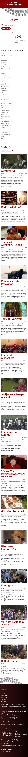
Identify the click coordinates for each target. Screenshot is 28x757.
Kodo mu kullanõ (11, 207)
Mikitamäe (4, 90)
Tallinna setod (5, 125)
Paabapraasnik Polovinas (10, 283)
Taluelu (4, 127)
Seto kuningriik (5, 119)
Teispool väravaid (11, 319)
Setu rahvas (8, 170)
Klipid (17, 42)
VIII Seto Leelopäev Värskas (12, 623)
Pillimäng (4, 105)
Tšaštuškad (4, 132)
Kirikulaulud (5, 62)
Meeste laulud (5, 86)
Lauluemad (5, 75)
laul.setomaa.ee (20, 56)
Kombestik (4, 66)
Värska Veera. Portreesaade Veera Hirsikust (13, 474)
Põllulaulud (4, 114)
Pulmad (3, 108)
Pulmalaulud (5, 112)
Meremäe (4, 88)
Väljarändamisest (6, 134)
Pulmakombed (5, 110)
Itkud (3, 54)
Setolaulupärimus (14, 4)
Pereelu (3, 101)
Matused (4, 84)
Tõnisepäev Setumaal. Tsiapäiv (12, 243)
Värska (3, 136)
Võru (3, 138)
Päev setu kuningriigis (8, 548)
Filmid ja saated (20, 40)
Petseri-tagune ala (7, 103)
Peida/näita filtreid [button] (9, 25)
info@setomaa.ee (17, 724)
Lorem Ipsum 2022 (5, 751)
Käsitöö (4, 73)
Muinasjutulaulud (6, 97)
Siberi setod (5, 123)
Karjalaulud (4, 60)
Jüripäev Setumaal (12, 511)
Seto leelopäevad (6, 121)
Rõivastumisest (5, 116)
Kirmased (4, 64)
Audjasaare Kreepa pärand (12, 396)
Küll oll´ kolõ (9, 661)
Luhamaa (4, 82)
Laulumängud (5, 77)
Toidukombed (5, 28)
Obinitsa (4, 99)
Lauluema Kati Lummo (9, 433)
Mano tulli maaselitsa (7, 357)
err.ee (17, 54)
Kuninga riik (8, 585)
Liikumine (4, 79)
